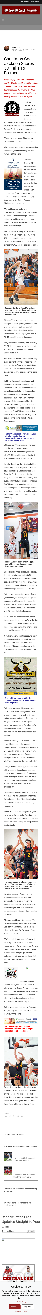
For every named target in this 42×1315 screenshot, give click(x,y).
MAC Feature (20, 51)
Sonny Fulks (16, 47)
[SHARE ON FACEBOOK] (10, 1116)
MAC (14, 51)
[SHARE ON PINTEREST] (18, 1116)
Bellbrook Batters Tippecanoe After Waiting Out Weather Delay (26, 1169)
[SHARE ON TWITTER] (6, 1116)
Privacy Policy (21, 1302)
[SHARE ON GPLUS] (14, 1116)
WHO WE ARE (24, 2)
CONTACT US (35, 2)
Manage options (21, 1311)
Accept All (14, 1307)
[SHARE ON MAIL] (22, 1116)
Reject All (27, 1307)
